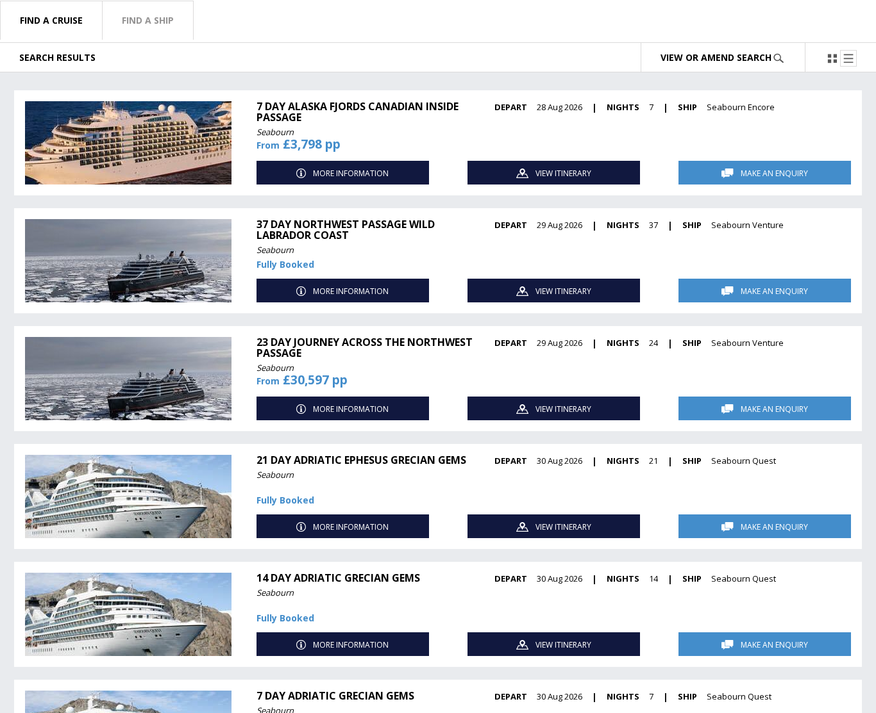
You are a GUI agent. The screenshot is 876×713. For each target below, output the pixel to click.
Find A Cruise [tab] (51, 20)
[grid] (438, 392)
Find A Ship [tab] (148, 20)
